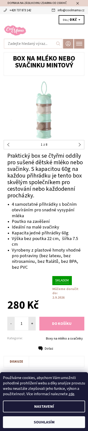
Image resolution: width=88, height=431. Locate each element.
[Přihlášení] (68, 44)
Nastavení (44, 406)
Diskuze (16, 361)
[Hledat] (58, 44)
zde (71, 394)
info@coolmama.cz (71, 10)
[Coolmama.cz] (44, 30)
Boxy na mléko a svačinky (64, 338)
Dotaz (49, 348)
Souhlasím (44, 422)
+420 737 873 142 (20, 10)
